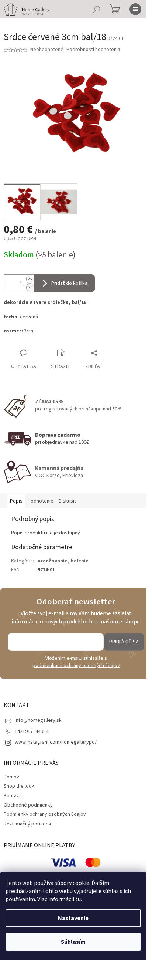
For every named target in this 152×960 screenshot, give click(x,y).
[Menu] (135, 9)
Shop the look (19, 786)
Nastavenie (73, 918)
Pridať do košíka (69, 283)
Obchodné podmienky (28, 805)
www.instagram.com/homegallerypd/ (56, 742)
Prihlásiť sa (124, 642)
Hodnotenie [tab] (40, 501)
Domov (11, 777)
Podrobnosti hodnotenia (93, 49)
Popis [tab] (16, 501)
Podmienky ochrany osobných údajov (45, 814)
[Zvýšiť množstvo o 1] (30, 279)
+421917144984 (31, 731)
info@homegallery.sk (38, 720)
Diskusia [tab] (68, 501)
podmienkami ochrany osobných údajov (76, 665)
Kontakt (12, 796)
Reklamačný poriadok (27, 824)
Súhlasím (73, 942)
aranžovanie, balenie (63, 561)
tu (78, 899)
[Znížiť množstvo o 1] (30, 287)
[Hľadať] (96, 9)
